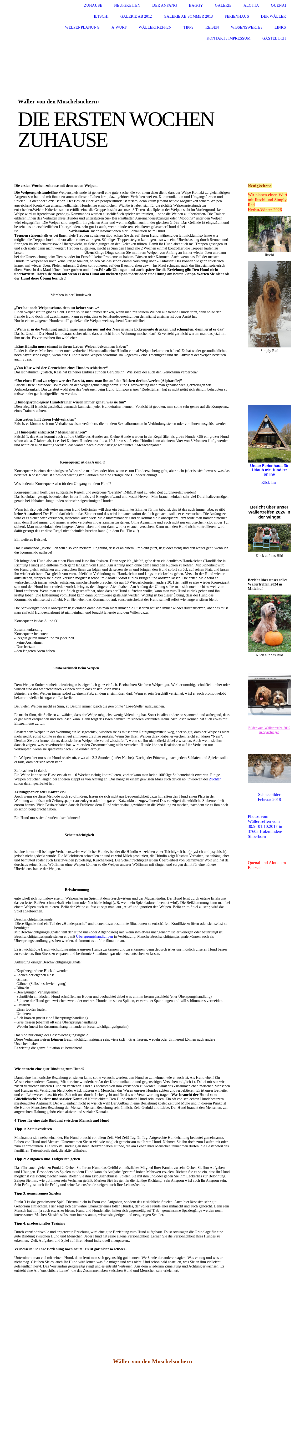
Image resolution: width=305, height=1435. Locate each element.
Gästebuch (274, 38)
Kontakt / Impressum (228, 38)
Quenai (278, 5)
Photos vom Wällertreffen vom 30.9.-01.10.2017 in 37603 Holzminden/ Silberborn (265, 826)
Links (280, 27)
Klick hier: (269, 482)
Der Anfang (164, 5)
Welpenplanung (82, 27)
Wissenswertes (247, 27)
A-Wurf (119, 27)
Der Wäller (273, 16)
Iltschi (101, 16)
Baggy (196, 5)
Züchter (215, 779)
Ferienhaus (237, 16)
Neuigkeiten (127, 5)
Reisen (212, 27)
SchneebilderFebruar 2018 (269, 797)
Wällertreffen (155, 27)
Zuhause (93, 5)
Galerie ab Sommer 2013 (188, 16)
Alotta (251, 5)
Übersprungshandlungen (94, 936)
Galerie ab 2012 (136, 16)
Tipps (188, 27)
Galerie (223, 5)
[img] (32, 22)
